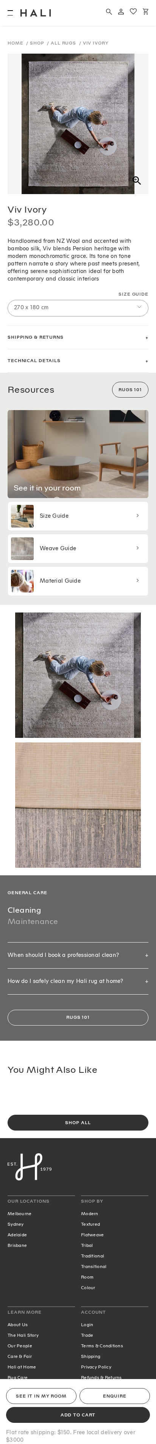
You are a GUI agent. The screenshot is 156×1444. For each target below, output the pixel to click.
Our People (20, 1345)
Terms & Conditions (102, 1345)
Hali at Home (22, 1367)
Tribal (87, 1245)
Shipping (90, 1356)
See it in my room (41, 1396)
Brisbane (17, 1245)
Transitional (93, 1266)
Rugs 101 (130, 389)
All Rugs (64, 43)
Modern (89, 1213)
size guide (133, 294)
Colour (88, 1287)
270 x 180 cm (31, 307)
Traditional (92, 1256)
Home (16, 43)
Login (87, 1324)
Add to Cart (78, 1415)
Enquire (114, 1396)
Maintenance (33, 921)
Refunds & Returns (101, 1377)
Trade (87, 1335)
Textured (90, 1224)
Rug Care (18, 1377)
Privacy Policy (96, 1367)
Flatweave (92, 1234)
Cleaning (24, 910)
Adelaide (17, 1234)
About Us (18, 1324)
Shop (37, 43)
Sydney (16, 1224)
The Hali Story (23, 1335)
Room (87, 1277)
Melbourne (20, 1213)
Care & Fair (20, 1356)
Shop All (77, 1122)
